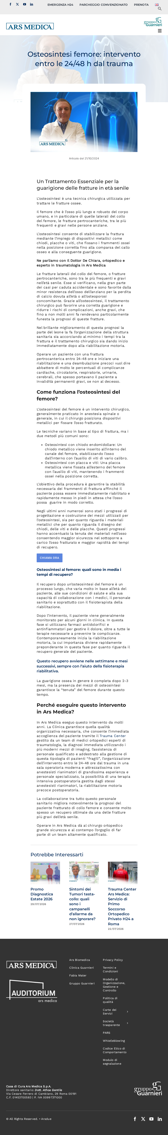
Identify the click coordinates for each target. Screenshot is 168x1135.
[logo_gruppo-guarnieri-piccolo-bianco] (148, 1083)
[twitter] (17, 4)
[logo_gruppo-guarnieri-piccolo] (153, 19)
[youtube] (24, 4)
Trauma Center (113, 736)
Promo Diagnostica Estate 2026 (42, 894)
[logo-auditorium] (31, 981)
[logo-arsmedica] (30, 24)
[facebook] (10, 4)
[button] (160, 9)
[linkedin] (31, 4)
